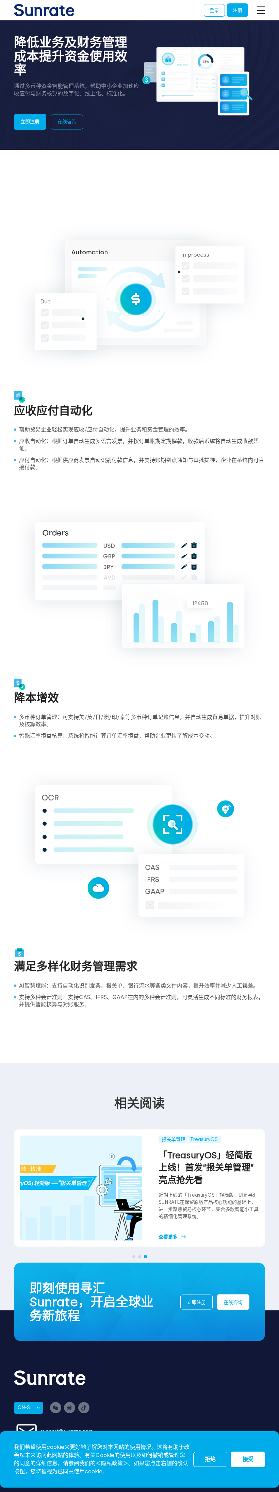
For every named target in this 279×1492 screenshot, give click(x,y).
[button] (133, 1256)
